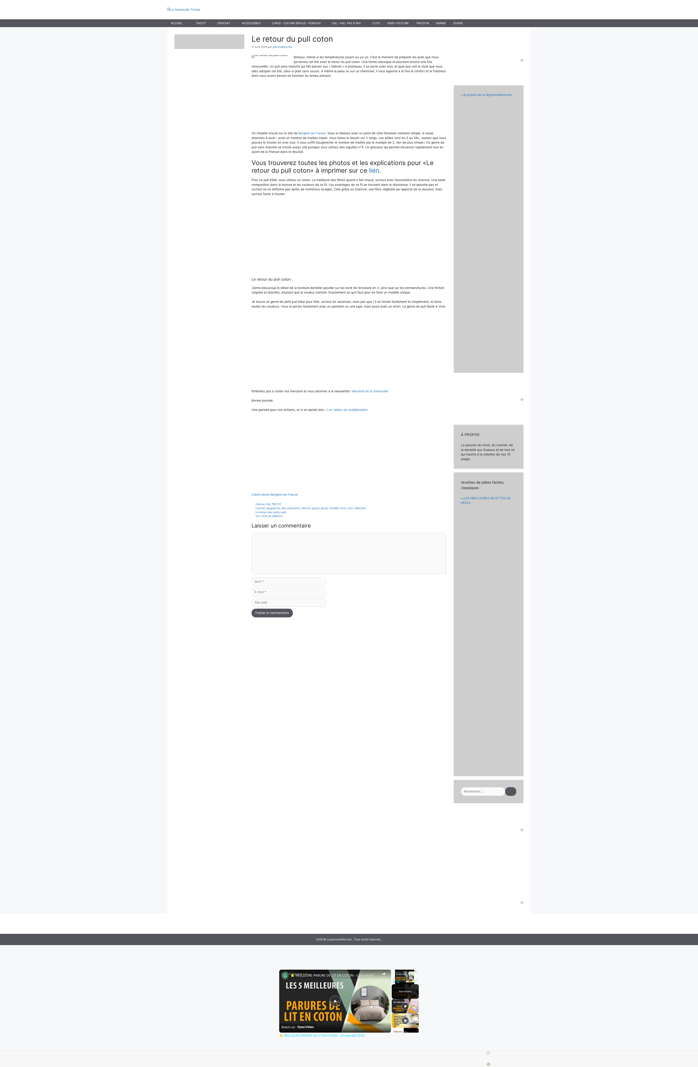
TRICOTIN (422, 23)
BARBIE (441, 23)
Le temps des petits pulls (271, 512)
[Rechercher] (510, 791)
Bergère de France (312, 133)
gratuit (315, 508)
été (284, 508)
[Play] (394, 982)
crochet (260, 508)
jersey (324, 508)
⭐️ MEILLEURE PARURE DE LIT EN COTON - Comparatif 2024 (334, 975)
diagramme (273, 508)
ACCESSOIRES (251, 23)
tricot (343, 508)
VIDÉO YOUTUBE (398, 23)
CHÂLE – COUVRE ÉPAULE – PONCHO (296, 23)
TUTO (376, 23)
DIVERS (458, 23)
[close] (488, 1052)
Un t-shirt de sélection (269, 515)
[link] (285, 975)
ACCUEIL (176, 23)
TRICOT (201, 23)
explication (293, 508)
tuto (350, 508)
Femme (260, 504)
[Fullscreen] (415, 982)
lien (374, 170)
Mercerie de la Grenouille (369, 391)
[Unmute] (398, 982)
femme (306, 508)
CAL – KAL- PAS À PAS (346, 23)
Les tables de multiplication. (347, 410)
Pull (268, 504)
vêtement (360, 508)
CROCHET (223, 23)
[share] (383, 974)
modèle (334, 508)
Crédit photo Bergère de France (275, 494)
